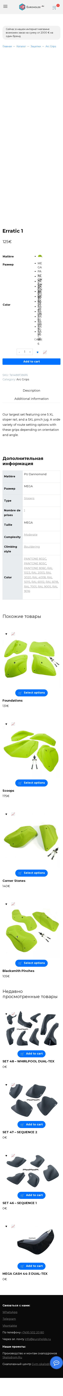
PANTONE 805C (35, 563)
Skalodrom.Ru (12, 1357)
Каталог (21, 46)
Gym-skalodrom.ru (45, 1364)
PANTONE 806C (35, 568)
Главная (7, 46)
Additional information (31, 399)
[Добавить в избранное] (37, 352)
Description (31, 390)
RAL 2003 (38, 572)
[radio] (40, 255)
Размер (8, 264)
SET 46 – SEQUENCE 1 (20, 1203)
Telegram (9, 1318)
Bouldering (32, 546)
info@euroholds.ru (38, 1339)
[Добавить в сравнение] (45, 352)
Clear (37, 339)
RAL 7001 (30, 586)
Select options (34, 692)
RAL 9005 (44, 586)
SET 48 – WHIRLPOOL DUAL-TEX (28, 1061)
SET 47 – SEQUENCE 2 (20, 1132)
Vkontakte (10, 1325)
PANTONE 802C (35, 558)
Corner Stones (14, 881)
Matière (8, 256)
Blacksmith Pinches (18, 971)
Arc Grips (51, 46)
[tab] (31, 391)
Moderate (30, 534)
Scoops (8, 791)
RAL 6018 (52, 582)
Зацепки (36, 46)
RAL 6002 (38, 582)
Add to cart (31, 361)
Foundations (13, 700)
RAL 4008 (39, 577)
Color (6, 304)
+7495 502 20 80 (32, 1332)
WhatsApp (10, 1312)
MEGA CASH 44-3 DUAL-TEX (25, 1274)
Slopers (29, 498)
